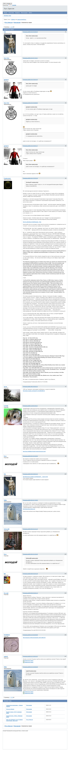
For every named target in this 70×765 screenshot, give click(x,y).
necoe (5, 386)
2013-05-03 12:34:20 (33, 554)
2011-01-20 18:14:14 (33, 79)
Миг (5, 573)
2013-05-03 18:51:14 (33, 593)
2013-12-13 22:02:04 (33, 667)
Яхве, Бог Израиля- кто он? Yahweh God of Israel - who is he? (14, 720)
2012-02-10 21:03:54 (33, 456)
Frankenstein (7, 178)
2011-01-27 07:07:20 (33, 178)
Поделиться (26, 31)
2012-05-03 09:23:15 (33, 474)
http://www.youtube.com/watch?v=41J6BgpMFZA (34, 390)
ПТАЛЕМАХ (7, 635)
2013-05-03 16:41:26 (33, 573)
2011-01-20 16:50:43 (33, 31)
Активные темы (7, 15)
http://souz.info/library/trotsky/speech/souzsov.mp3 (34, 451)
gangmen (6, 79)
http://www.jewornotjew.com (29, 508)
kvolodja (6, 406)
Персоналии (17, 22)
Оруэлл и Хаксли (10, 709)
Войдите (13, 19)
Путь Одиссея (8, 22)
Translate (14, 5)
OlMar (5, 500)
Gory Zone (6, 58)
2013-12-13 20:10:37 (33, 656)
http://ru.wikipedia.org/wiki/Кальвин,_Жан (32, 221)
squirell (6, 656)
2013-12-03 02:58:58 (33, 634)
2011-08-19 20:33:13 (33, 386)
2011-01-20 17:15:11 (33, 58)
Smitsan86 (6, 529)
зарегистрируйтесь (21, 19)
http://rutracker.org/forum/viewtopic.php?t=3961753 (34, 637)
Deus (5, 456)
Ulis (5, 32)
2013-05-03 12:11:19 (33, 529)
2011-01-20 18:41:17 (33, 145)
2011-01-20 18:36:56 (33, 102)
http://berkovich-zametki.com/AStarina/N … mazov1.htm (35, 476)
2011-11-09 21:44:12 (33, 405)
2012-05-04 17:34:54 (33, 500)
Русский (6, 593)
